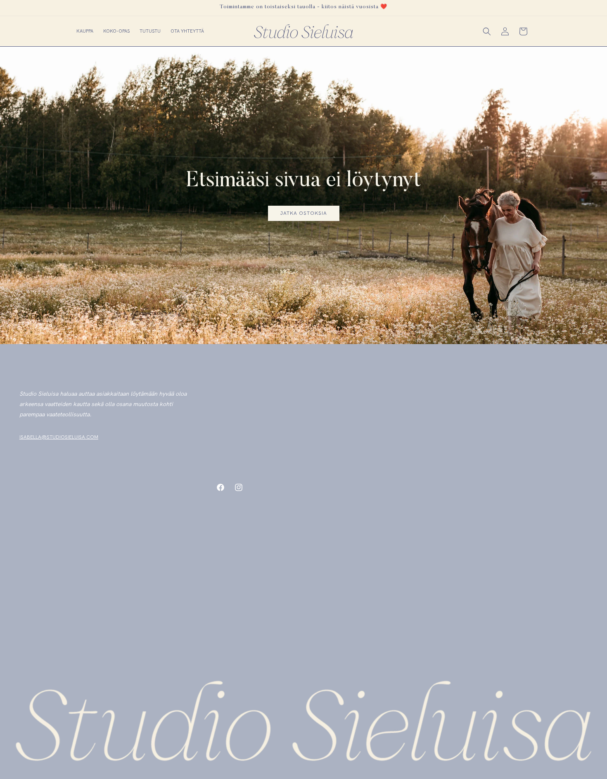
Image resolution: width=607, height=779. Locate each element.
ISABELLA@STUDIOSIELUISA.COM (58, 437)
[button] (84, 31)
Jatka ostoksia (303, 213)
